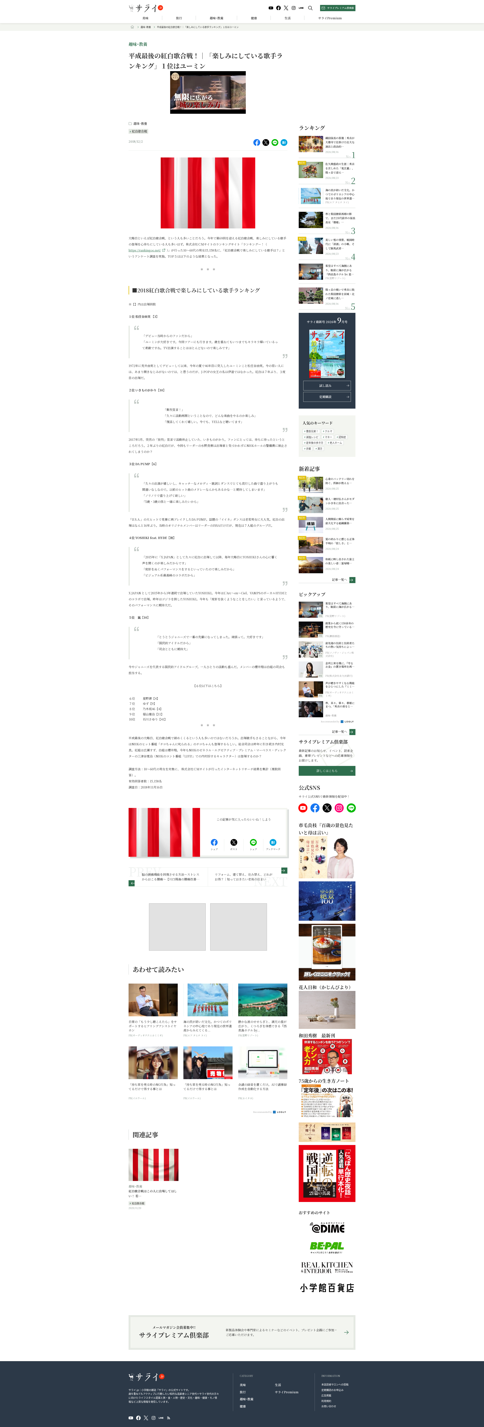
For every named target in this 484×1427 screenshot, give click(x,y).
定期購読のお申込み (332, 1390)
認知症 (342, 437)
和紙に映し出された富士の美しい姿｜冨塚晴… (339, 561)
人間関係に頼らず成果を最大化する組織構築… (339, 521)
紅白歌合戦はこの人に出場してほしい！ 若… (153, 1193)
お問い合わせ (328, 1406)
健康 (254, 18)
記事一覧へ (339, 579)
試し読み (325, 385)
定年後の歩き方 (314, 442)
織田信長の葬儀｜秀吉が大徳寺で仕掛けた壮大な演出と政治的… (339, 142)
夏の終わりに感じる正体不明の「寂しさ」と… (339, 541)
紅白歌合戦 (139, 131)
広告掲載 (326, 1395)
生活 (288, 18)
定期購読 (325, 397)
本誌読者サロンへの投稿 (334, 1384)
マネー (328, 437)
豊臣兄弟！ (312, 431)
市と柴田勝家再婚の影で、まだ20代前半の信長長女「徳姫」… (340, 218)
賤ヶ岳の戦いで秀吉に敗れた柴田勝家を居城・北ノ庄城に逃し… (339, 294)
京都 (308, 448)
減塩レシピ (312, 437)
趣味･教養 (216, 18)
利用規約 (326, 1401)
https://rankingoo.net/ (145, 250)
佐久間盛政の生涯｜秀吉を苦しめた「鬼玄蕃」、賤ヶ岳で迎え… (339, 168)
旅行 (179, 18)
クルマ (328, 431)
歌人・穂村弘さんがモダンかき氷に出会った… (339, 501)
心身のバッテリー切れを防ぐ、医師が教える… (339, 481)
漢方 (319, 448)
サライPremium (287, 1392)
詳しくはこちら (327, 771)
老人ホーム (336, 442)
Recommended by (262, 1111)
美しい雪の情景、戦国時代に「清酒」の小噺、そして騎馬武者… (339, 244)
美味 (145, 18)
